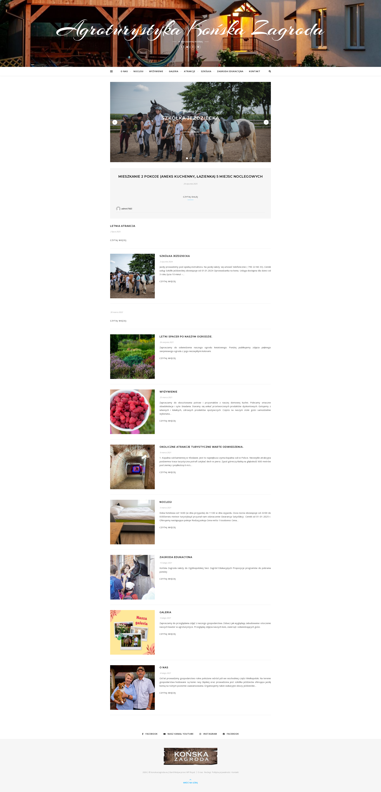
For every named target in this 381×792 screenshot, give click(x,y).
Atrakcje (189, 71)
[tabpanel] (190, 122)
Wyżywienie (156, 71)
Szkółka (206, 71)
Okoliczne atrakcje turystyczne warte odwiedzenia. (202, 447)
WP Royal (190, 772)
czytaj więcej (190, 132)
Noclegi (138, 71)
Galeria (173, 71)
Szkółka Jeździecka (190, 118)
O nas (124, 71)
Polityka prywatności (221, 772)
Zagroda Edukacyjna (230, 71)
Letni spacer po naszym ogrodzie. (186, 336)
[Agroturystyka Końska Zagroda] (190, 756)
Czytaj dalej (190, 196)
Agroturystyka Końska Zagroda (190, 28)
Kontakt (254, 71)
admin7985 (126, 208)
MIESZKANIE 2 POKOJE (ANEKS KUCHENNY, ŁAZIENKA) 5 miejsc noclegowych (190, 177)
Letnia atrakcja (122, 226)
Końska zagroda (190, 111)
